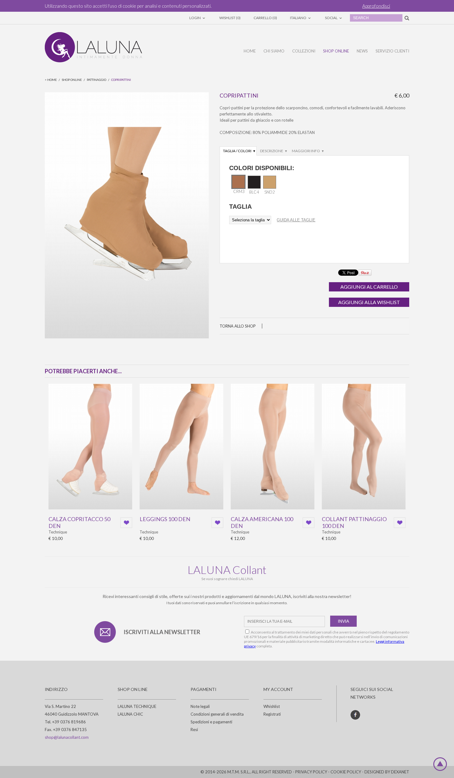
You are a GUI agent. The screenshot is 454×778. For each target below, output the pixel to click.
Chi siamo (273, 50)
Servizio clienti (392, 50)
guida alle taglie (296, 220)
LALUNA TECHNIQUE (137, 706)
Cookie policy (345, 771)
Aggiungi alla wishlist (369, 302)
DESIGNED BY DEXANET (386, 771)
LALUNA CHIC (130, 714)
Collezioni (303, 50)
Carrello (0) (265, 17)
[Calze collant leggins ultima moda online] (93, 47)
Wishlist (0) (230, 17)
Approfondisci (376, 6)
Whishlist (271, 706)
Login (195, 17)
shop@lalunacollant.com (67, 737)
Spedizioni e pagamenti (211, 721)
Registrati (272, 714)
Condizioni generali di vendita (217, 714)
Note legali (200, 706)
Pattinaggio (96, 80)
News (362, 50)
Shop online (336, 50)
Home (250, 50)
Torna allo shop (238, 326)
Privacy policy (311, 771)
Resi (194, 729)
